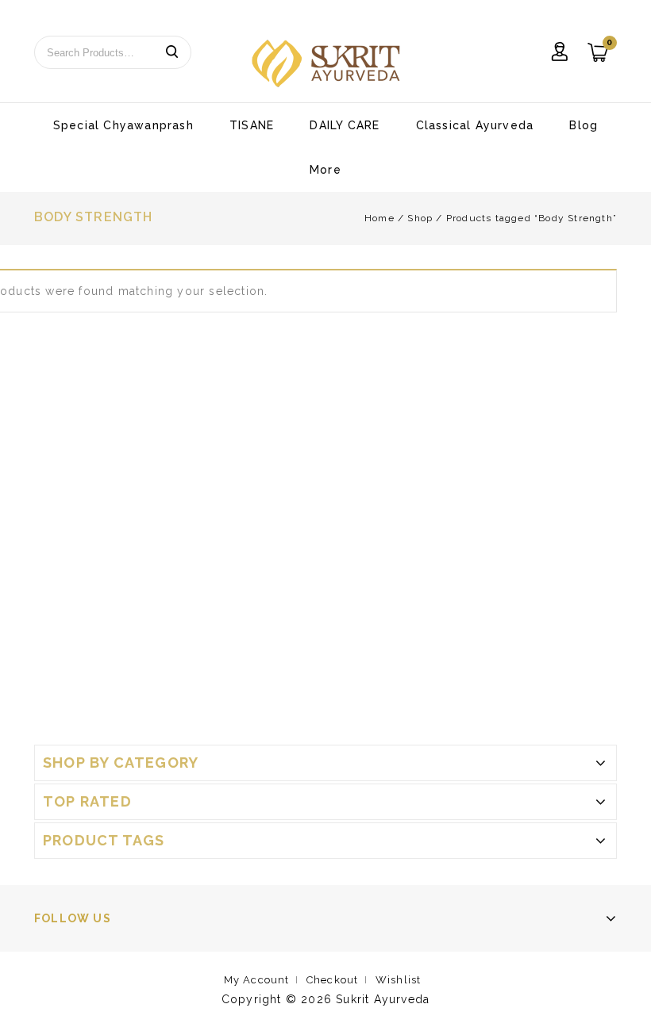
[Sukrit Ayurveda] (326, 63)
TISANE (251, 125)
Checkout (332, 980)
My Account (257, 980)
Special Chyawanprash (123, 125)
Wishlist (399, 980)
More (325, 169)
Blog (583, 125)
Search (171, 52)
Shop (420, 218)
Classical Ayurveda (475, 125)
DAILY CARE (344, 125)
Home (379, 218)
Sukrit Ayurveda (383, 999)
